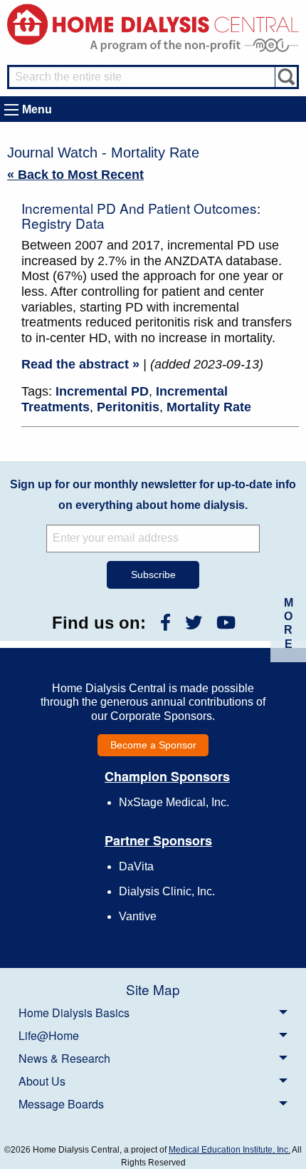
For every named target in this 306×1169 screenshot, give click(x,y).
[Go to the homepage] (153, 23)
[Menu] (11, 109)
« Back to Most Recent (75, 175)
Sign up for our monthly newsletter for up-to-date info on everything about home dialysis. (153, 494)
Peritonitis (128, 407)
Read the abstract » (80, 364)
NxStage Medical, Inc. (174, 802)
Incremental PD (102, 391)
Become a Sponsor (153, 745)
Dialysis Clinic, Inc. (167, 891)
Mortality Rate (209, 407)
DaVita (136, 866)
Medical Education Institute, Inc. (229, 1150)
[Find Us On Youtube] (226, 622)
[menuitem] (153, 1012)
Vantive (138, 916)
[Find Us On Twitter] (193, 622)
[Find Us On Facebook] (165, 622)
